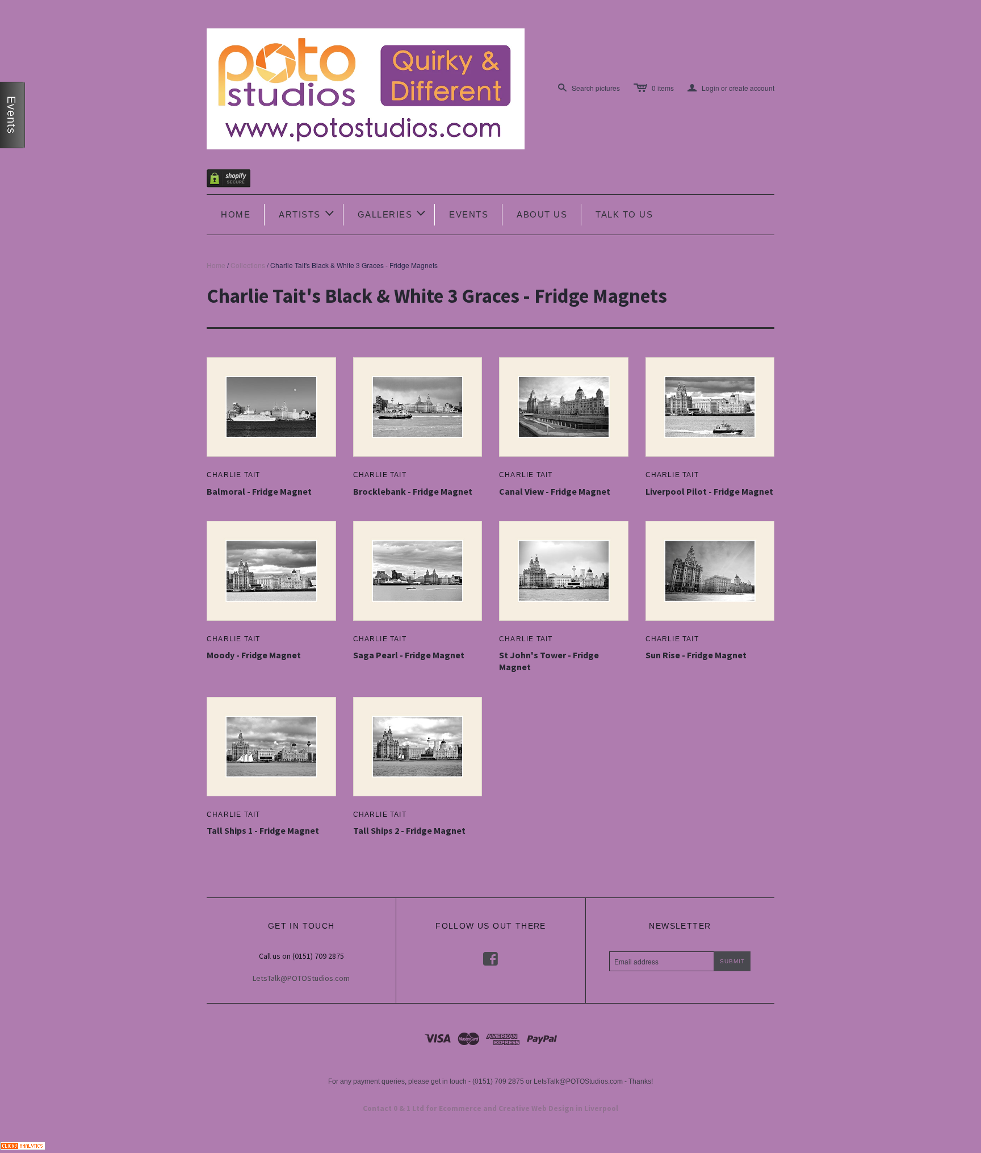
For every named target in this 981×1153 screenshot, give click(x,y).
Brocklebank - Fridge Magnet (412, 491)
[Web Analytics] (22, 1144)
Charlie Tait (233, 475)
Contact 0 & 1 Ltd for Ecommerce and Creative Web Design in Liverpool (490, 1108)
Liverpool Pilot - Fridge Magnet (709, 491)
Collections (247, 265)
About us (542, 214)
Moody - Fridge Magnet (254, 655)
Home (235, 214)
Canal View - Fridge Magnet (554, 491)
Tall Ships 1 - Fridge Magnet (263, 830)
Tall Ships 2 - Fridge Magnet (409, 830)
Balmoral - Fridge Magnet (259, 491)
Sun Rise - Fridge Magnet (696, 655)
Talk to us (624, 214)
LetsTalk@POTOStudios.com (301, 978)
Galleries (392, 213)
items (663, 88)
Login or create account (730, 88)
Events (468, 214)
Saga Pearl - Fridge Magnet (408, 655)
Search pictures (596, 88)
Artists (307, 213)
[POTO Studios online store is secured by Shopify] (236, 180)
